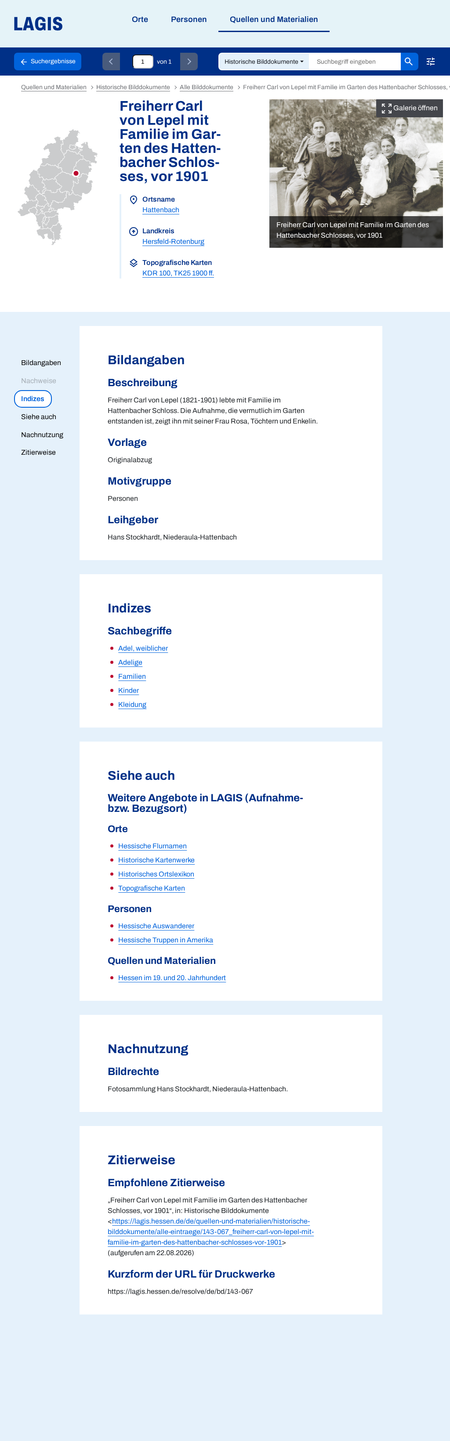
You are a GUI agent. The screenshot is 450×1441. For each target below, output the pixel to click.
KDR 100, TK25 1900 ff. (178, 273)
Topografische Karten (151, 888)
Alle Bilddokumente (206, 87)
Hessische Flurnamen (152, 846)
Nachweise (38, 380)
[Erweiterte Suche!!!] (430, 61)
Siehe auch (38, 416)
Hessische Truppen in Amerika (165, 940)
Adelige (130, 662)
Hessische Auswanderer (156, 926)
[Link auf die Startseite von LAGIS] (87, 24)
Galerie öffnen (415, 108)
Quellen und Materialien (54, 87)
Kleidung (132, 704)
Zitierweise (38, 452)
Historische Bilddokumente (261, 61)
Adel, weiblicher (143, 648)
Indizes (32, 398)
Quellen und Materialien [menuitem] (274, 19)
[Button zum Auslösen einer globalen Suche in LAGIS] (409, 61)
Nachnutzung (42, 434)
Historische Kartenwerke (156, 860)
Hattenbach (160, 210)
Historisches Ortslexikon (156, 874)
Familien (132, 676)
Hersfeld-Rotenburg (173, 241)
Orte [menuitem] (140, 19)
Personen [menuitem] (189, 19)
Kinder (128, 690)
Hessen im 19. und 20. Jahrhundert (172, 977)
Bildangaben (41, 362)
